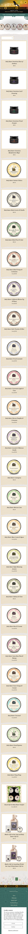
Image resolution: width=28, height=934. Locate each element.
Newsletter (14, 891)
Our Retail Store (14, 902)
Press (14, 895)
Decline (13, 926)
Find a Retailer (14, 905)
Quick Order (14, 900)
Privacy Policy (19, 919)
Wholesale (14, 898)
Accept (13, 923)
